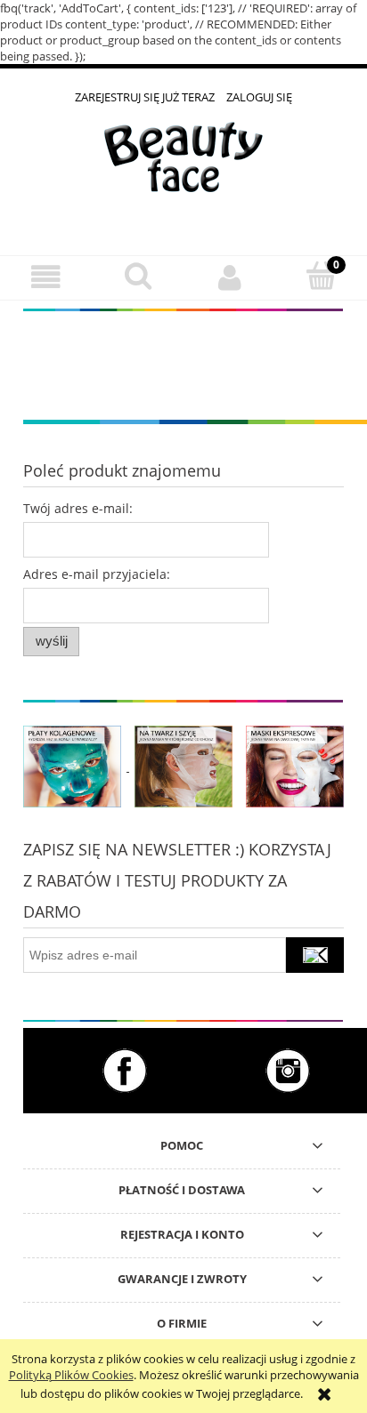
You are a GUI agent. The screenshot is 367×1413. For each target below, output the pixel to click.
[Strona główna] (183, 170)
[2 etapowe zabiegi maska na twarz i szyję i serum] (183, 766)
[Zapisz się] (315, 955)
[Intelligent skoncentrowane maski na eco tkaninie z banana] (295, 766)
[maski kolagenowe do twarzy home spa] (72, 766)
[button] (46, 277)
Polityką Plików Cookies (71, 1375)
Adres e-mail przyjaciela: (96, 574)
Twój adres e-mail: (78, 508)
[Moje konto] (229, 277)
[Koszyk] (321, 275)
